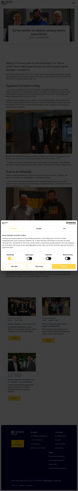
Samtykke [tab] (13, 228)
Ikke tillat (14, 266)
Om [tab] (64, 228)
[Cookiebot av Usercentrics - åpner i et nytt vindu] (67, 223)
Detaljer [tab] (39, 228)
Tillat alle (64, 266)
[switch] (29, 258)
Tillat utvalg (39, 266)
